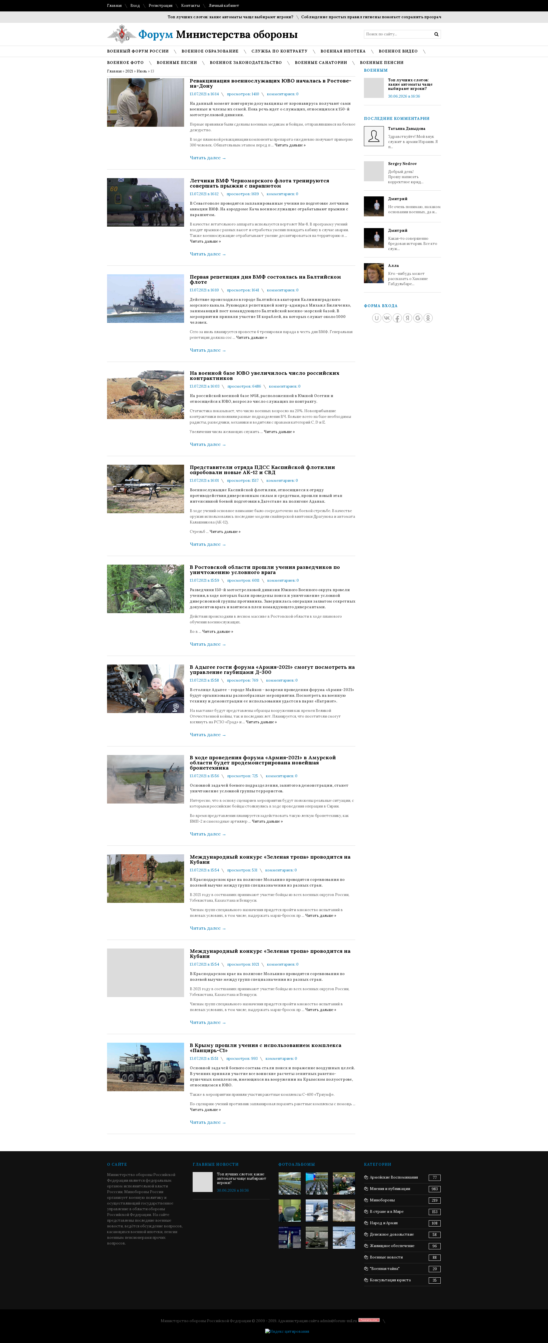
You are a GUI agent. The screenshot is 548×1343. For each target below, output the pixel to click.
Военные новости (386, 1257)
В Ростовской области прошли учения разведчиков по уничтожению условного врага (265, 570)
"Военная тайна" (385, 1268)
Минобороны (382, 1200)
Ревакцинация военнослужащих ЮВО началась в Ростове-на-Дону (270, 83)
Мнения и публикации (390, 1188)
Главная (114, 5)
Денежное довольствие (392, 1234)
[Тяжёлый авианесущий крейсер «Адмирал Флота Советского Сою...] (316, 1210)
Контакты (190, 5)
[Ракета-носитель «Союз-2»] (289, 1237)
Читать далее (208, 157)
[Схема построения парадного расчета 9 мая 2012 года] (344, 1210)
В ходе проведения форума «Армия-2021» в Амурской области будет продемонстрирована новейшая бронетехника (263, 762)
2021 (129, 71)
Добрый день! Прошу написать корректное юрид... (406, 172)
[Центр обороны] (316, 1183)
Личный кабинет (224, 5)
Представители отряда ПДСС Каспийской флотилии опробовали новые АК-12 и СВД (262, 470)
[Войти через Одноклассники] (428, 318)
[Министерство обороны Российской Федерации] (289, 1183)
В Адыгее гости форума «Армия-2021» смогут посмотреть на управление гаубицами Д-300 (272, 670)
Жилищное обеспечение (392, 1245)
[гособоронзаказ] (344, 1183)
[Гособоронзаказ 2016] (289, 1210)
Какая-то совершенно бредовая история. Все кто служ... (412, 239)
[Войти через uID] (376, 318)
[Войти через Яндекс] (407, 318)
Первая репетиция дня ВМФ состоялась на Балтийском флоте (265, 279)
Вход (135, 5)
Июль (142, 71)
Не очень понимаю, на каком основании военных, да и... (414, 205)
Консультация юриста (390, 1280)
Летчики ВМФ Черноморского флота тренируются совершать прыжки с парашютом (259, 183)
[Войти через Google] (417, 318)
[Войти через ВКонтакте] (387, 318)
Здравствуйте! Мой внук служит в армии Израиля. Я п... (413, 137)
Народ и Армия (384, 1223)
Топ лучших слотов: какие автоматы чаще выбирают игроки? (205, 17)
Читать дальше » (290, 145)
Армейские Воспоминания (394, 1177)
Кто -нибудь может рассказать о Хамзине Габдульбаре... (408, 274)
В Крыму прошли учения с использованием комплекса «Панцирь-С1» (265, 1048)
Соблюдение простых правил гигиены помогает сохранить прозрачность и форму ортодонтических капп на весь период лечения (410, 17)
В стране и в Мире (387, 1211)
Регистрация (160, 5)
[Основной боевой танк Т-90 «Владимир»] (316, 1237)
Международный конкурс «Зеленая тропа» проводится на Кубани (270, 859)
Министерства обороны (218, 34)
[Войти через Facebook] (397, 318)
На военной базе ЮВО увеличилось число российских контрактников (264, 376)
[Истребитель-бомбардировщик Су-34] (344, 1237)
